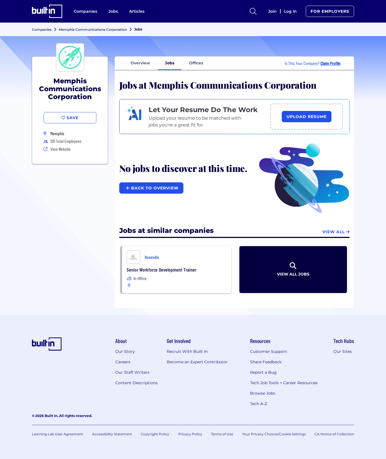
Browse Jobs (262, 393)
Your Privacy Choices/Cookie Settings (274, 434)
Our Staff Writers (132, 372)
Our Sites (342, 351)
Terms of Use (222, 434)
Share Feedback (265, 361)
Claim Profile (330, 63)
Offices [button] (196, 62)
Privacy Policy (190, 434)
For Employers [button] (330, 11)
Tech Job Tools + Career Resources (284, 382)
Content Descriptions (136, 382)
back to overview (154, 188)
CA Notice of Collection (334, 434)
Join (272, 11)
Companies (85, 11)
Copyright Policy (155, 434)
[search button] (253, 11)
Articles (136, 11)
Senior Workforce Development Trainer (161, 269)
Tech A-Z (258, 403)
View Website (60, 149)
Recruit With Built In (187, 351)
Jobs (113, 11)
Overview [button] (140, 62)
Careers (122, 361)
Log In (290, 11)
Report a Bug (263, 372)
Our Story (125, 351)
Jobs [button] (169, 62)
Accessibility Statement (112, 434)
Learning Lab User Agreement (57, 434)
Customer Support (268, 351)
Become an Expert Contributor (197, 361)
